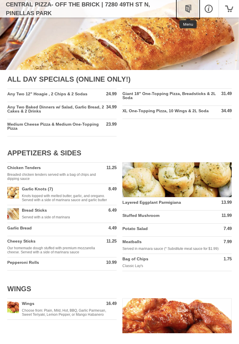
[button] (62, 95)
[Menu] (188, 8)
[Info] (208, 8)
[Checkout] (229, 8)
